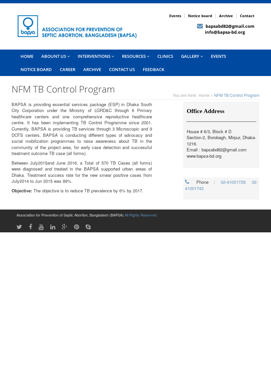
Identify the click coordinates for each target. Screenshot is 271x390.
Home (204, 95)
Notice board (200, 15)
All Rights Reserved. (141, 214)
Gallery (190, 56)
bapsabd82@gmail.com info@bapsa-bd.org (225, 29)
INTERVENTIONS (94, 56)
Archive (226, 15)
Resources (134, 56)
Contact (247, 15)
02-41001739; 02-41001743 (221, 185)
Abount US (54, 56)
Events (175, 15)
